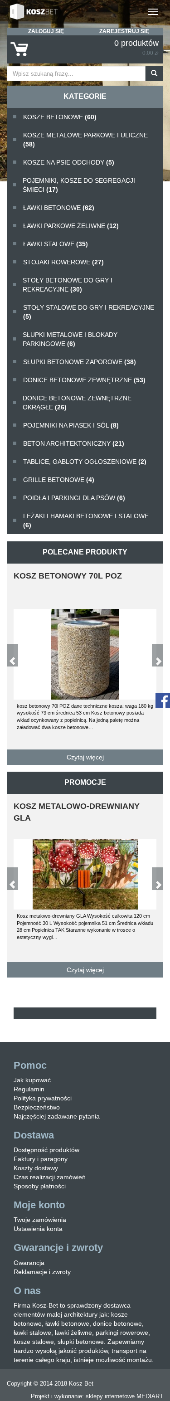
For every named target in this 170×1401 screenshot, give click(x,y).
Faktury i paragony (41, 1159)
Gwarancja (29, 1262)
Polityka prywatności (43, 1098)
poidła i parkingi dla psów (74, 497)
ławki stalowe (55, 244)
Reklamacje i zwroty (42, 1271)
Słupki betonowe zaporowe (79, 361)
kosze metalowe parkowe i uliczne (85, 139)
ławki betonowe (58, 207)
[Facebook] (162, 700)
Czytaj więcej (85, 757)
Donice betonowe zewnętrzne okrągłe (77, 402)
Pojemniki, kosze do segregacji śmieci (79, 185)
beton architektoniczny (73, 443)
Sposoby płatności (40, 1186)
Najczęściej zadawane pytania (57, 1116)
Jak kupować (32, 1080)
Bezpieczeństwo (37, 1107)
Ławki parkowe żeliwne (71, 225)
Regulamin (29, 1089)
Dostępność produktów (46, 1149)
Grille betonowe (58, 479)
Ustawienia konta (38, 1228)
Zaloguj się (46, 31)
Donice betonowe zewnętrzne (84, 380)
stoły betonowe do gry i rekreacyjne (67, 285)
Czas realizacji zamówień (50, 1177)
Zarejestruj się (124, 31)
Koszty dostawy (36, 1168)
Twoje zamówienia (40, 1219)
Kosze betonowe (60, 117)
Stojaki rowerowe (63, 262)
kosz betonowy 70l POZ (68, 575)
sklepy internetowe (110, 1396)
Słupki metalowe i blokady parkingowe (70, 339)
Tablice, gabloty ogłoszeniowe (84, 461)
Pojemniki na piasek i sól (71, 425)
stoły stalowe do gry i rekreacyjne (88, 312)
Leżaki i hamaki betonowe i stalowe (86, 520)
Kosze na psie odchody (68, 162)
